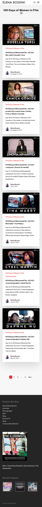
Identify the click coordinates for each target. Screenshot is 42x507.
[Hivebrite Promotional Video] (33, 487)
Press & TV (6, 419)
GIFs (4, 413)
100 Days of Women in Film (14, 48)
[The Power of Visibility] (21, 487)
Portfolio (6, 408)
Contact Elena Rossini (10, 424)
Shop (4, 421)
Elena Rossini (15, 72)
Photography (7, 411)
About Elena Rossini (10, 406)
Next (30, 377)
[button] (38, 2)
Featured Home (10, 276)
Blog (4, 416)
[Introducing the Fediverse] (8, 487)
